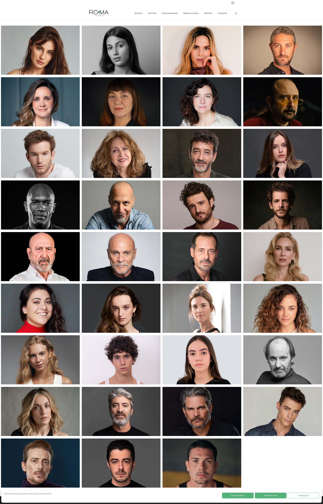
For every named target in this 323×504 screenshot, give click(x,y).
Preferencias (303, 495)
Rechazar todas (270, 495)
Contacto (222, 13)
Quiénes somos (191, 13)
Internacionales (170, 13)
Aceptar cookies (238, 495)
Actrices (152, 13)
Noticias (208, 13)
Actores (138, 13)
